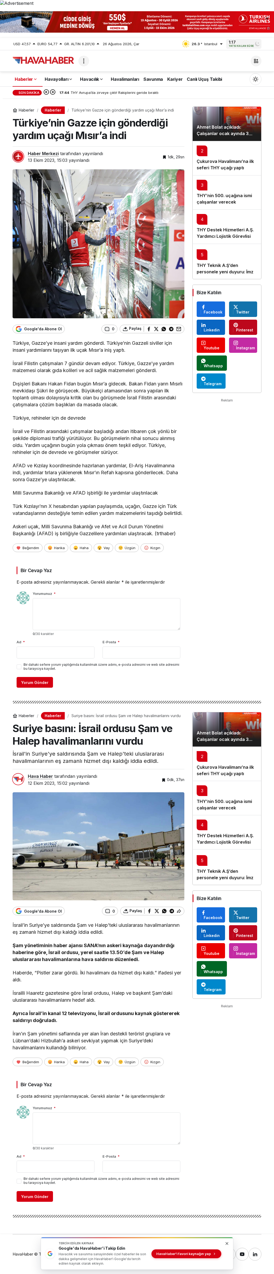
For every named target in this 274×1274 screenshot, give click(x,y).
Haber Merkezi (43, 153)
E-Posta (111, 642)
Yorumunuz (44, 593)
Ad (21, 642)
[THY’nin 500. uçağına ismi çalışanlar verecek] (227, 192)
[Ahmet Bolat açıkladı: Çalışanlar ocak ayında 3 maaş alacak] (227, 124)
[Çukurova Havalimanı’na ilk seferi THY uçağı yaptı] (227, 158)
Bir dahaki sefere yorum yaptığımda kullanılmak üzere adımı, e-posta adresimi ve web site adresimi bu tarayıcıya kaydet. (101, 667)
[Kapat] (267, 18)
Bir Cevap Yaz (36, 570)
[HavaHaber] (43, 60)
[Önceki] (46, 92)
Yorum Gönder (34, 682)
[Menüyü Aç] (83, 61)
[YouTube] (242, 1254)
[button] (256, 61)
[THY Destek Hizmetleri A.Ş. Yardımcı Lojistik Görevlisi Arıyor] (227, 226)
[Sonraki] (53, 92)
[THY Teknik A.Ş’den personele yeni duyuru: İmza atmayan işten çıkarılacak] (227, 261)
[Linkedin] (255, 1254)
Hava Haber (40, 776)
